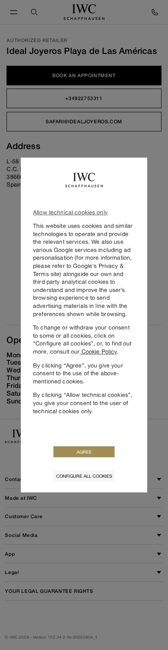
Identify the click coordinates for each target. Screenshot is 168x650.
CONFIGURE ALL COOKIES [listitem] (84, 476)
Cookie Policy (98, 351)
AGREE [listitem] (84, 451)
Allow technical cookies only (70, 212)
